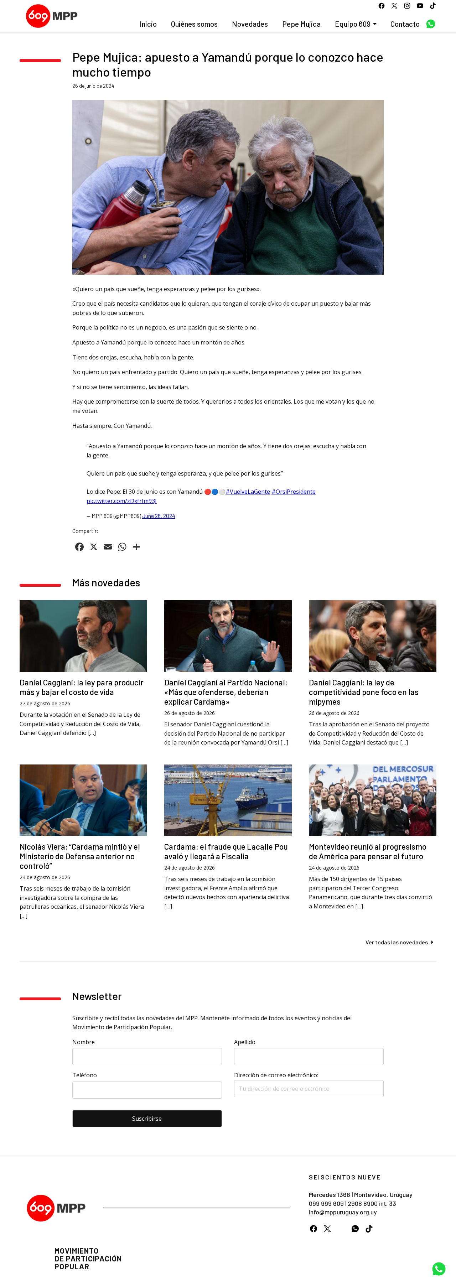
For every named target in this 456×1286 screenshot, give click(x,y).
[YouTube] (341, 1228)
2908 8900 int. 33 (372, 1203)
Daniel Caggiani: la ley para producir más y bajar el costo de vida (82, 687)
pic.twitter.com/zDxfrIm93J (122, 501)
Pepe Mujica (301, 23)
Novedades (250, 23)
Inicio (148, 23)
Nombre (83, 1042)
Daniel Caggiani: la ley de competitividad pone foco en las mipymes (364, 692)
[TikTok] (368, 1228)
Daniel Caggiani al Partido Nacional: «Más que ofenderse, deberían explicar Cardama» (225, 692)
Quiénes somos (194, 23)
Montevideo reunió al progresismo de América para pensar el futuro (367, 851)
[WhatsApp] (355, 1228)
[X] (327, 1228)
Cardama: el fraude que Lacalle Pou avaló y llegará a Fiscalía (226, 851)
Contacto (405, 23)
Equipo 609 (352, 23)
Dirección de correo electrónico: (276, 1075)
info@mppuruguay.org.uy (343, 1212)
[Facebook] (313, 1228)
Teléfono (84, 1075)
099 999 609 (326, 1203)
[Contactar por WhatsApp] (438, 1268)
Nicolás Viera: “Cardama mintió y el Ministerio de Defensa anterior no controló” (80, 856)
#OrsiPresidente (293, 492)
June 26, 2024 (158, 515)
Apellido (244, 1042)
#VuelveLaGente (248, 492)
